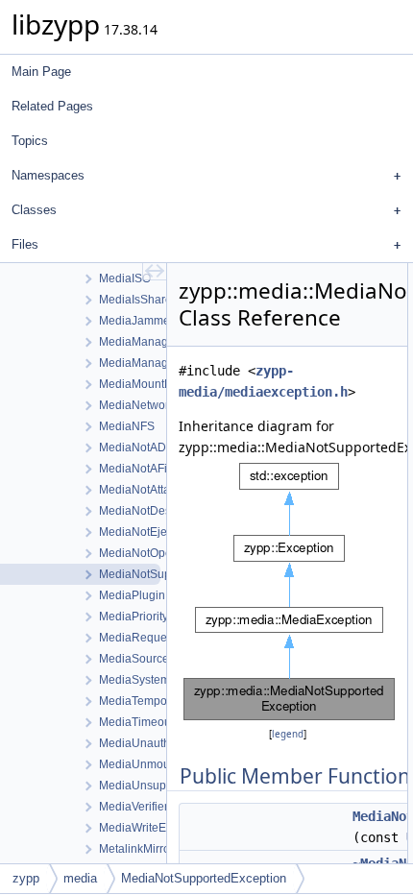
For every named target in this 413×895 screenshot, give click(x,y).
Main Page (41, 71)
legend (288, 734)
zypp (25, 878)
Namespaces (48, 175)
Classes (34, 210)
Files (25, 244)
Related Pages (52, 106)
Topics (30, 140)
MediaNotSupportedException (203, 878)
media (80, 878)
